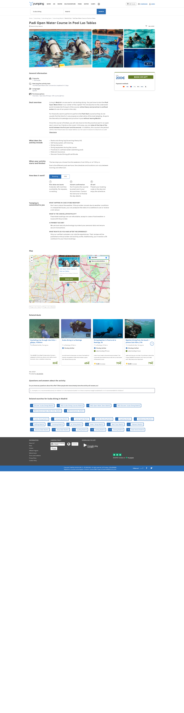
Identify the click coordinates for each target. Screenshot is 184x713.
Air (54, 4)
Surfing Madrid (82, 430)
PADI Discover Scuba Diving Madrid (128, 405)
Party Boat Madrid (63, 430)
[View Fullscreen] (31, 264)
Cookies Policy (33, 460)
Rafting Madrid (39, 424)
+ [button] (31, 257)
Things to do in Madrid (49, 307)
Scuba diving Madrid (41, 419)
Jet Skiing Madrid (76, 424)
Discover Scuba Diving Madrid (43, 405)
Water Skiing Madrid (96, 424)
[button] (152, 344)
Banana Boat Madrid (41, 430)
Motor (86, 4)
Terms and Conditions (35, 455)
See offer (94, 257)
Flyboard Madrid (137, 424)
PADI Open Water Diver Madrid (100, 405)
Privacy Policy (32, 458)
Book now (69, 279)
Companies (143, 4)
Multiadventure (69, 4)
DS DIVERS (40, 374)
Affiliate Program (33, 450)
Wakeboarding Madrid (145, 419)
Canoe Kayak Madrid (81, 419)
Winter (60, 4)
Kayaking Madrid (125, 419)
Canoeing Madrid (57, 424)
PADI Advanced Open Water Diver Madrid (47, 411)
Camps (93, 4)
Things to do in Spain (35, 307)
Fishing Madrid (118, 430)
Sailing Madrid (100, 430)
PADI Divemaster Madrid (76, 411)
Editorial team (33, 453)
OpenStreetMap (100, 302)
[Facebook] (146, 469)
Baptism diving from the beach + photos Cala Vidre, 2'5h (138, 341)
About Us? (31, 443)
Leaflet (93, 302)
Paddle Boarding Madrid (104, 419)
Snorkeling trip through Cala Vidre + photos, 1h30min (43, 341)
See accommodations (98, 261)
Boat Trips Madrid (117, 424)
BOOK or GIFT (141, 77)
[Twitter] (151, 469)
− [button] (31, 260)
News (30, 445)
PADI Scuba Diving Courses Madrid (72, 405)
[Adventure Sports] (36, 4)
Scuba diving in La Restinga (72, 340)
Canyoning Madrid (61, 419)
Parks (80, 4)
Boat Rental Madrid (137, 430)
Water (49, 4)
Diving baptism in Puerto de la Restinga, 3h (105, 341)
